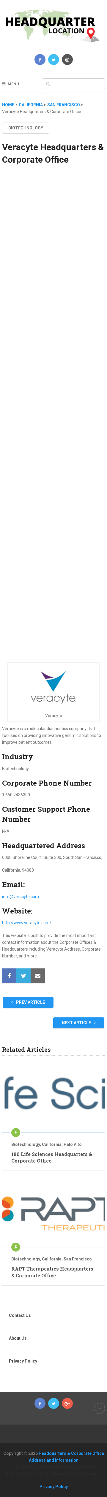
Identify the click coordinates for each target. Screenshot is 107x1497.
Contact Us (20, 1315)
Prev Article (30, 1002)
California (52, 1144)
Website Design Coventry (77, 1473)
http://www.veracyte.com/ (26, 922)
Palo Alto (73, 1144)
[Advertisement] (53, 419)
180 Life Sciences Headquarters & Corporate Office (51, 1157)
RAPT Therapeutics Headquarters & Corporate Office (52, 1272)
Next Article (77, 1022)
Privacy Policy (23, 1361)
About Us (18, 1338)
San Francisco (78, 1259)
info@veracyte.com (20, 896)
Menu (13, 84)
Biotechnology (25, 128)
